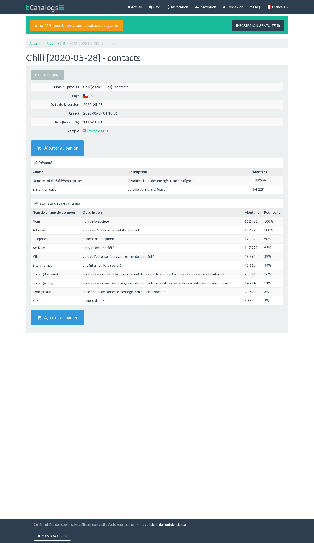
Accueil (136, 7)
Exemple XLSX (97, 131)
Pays (156, 7)
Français (278, 7)
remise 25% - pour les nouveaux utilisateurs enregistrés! (77, 25)
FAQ (256, 7)
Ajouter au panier (59, 148)
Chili (61, 43)
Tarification (179, 7)
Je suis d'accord (52, 536)
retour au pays (48, 75)
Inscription (207, 7)
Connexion (234, 7)
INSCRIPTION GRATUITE (256, 25)
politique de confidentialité (165, 524)
